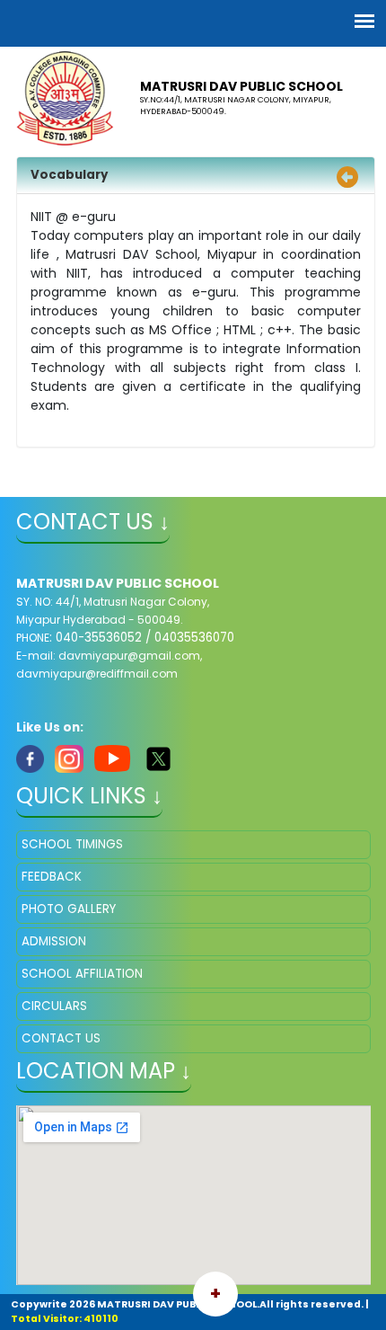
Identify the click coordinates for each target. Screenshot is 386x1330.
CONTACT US (61, 1038)
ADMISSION (54, 941)
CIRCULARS (54, 1006)
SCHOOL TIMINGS (72, 844)
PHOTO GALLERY (69, 909)
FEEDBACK (52, 876)
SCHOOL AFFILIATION (82, 973)
